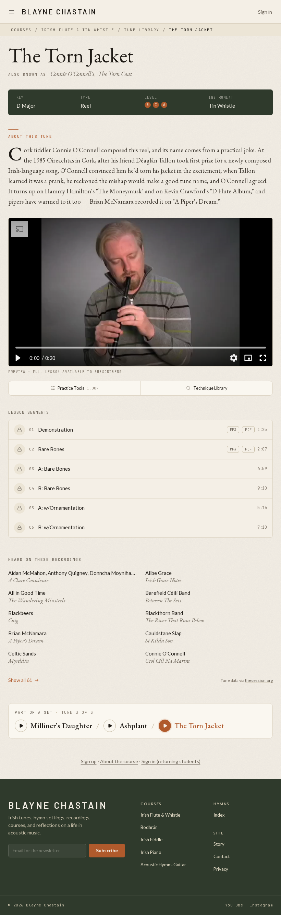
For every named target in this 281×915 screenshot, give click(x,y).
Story (218, 844)
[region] (140, 292)
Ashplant (133, 726)
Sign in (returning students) (171, 761)
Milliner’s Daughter (61, 726)
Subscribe (107, 850)
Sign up (89, 761)
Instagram (261, 905)
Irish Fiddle (151, 839)
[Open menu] (11, 11)
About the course (119, 761)
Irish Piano (150, 852)
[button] (17, 358)
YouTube (234, 905)
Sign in (265, 12)
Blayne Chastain (59, 11)
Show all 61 (23, 680)
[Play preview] (21, 726)
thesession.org (259, 680)
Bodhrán (149, 827)
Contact (221, 856)
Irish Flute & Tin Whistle (77, 29)
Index (219, 815)
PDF (248, 430)
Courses (21, 29)
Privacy (220, 869)
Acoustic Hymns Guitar (163, 864)
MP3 (233, 430)
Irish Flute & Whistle (160, 815)
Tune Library (141, 29)
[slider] (140, 347)
